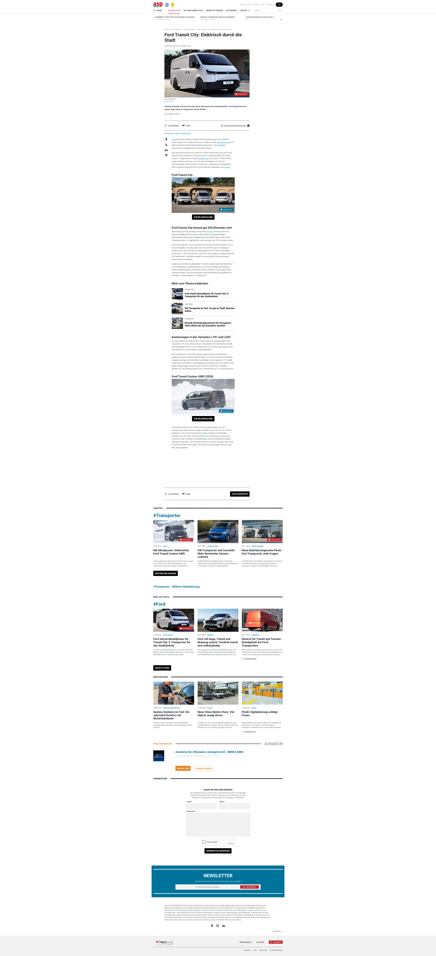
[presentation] (281, 19)
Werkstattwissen (214, 10)
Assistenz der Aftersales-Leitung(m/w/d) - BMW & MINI (209, 752)
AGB (255, 950)
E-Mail (189, 802)
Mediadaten (246, 942)
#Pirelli (253, 708)
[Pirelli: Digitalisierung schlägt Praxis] (262, 693)
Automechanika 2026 (193, 10)
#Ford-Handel (168, 635)
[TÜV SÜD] (166, 4)
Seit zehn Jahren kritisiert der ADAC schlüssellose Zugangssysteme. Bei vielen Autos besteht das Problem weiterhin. (172, 725)
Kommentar (191, 811)
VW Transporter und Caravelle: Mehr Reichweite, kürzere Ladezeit (216, 553)
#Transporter (166, 515)
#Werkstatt (255, 635)
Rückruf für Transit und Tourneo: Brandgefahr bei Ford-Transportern (261, 642)
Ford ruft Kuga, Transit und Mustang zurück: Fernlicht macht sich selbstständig (218, 642)
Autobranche (189, 29)
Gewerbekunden (223, 142)
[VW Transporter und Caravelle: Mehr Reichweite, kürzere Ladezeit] (218, 531)
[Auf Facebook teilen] (166, 139)
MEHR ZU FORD (162, 668)
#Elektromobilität (257, 546)
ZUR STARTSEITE (240, 494)
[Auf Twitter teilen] (166, 145)
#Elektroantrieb (212, 546)
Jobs (262, 4)
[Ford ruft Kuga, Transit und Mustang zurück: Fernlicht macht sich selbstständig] (218, 620)
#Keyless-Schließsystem (171, 708)
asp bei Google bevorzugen (235, 125)
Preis (220, 152)
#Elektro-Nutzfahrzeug (185, 586)
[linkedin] (223, 925)
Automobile (231, 10)
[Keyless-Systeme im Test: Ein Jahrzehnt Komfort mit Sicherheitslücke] (173, 693)
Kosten (227, 167)
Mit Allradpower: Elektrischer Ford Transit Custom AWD (171, 552)
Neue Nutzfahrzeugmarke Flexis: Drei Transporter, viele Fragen (262, 552)
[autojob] (274, 743)
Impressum (247, 950)
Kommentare (173, 125)
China (205, 433)
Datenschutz (263, 950)
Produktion (221, 145)
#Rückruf (210, 635)
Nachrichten (174, 10)
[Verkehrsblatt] (172, 4)
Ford (174, 139)
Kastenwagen (203, 158)
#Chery (209, 708)
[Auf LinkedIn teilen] (166, 150)
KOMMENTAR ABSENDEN (218, 851)
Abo (279, 4)
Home (166, 29)
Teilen (188, 125)
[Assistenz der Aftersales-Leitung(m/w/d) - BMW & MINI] (158, 756)
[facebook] (212, 926)
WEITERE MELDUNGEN (165, 573)
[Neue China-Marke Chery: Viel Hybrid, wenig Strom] (218, 693)
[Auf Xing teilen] (166, 155)
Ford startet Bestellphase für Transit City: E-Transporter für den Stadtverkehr (171, 642)
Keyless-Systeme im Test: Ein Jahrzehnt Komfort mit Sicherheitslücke (171, 715)
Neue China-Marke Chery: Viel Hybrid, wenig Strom (216, 713)
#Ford (165, 546)
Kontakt (269, 4)
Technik (209, 231)
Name (222, 802)
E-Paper (255, 4)
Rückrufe (244, 10)
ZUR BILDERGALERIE (203, 217)
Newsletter (245, 4)
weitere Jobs (183, 768)
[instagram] (217, 925)
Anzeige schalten (204, 768)
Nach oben (276, 931)
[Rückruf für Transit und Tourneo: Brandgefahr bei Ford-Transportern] (262, 620)
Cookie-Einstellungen (276, 950)
